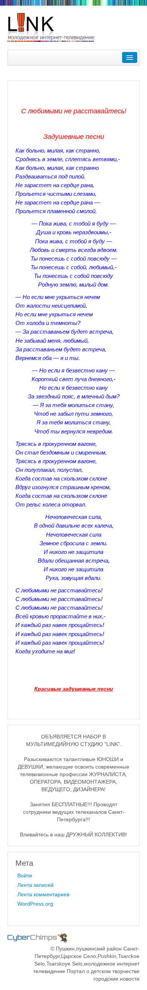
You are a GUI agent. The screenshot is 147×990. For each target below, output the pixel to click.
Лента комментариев (43, 894)
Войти (24, 876)
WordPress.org (35, 904)
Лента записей (35, 885)
